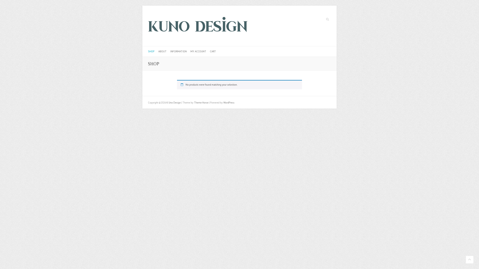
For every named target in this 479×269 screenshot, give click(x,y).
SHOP (151, 51)
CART (213, 51)
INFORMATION (178, 51)
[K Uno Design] (198, 26)
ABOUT (162, 51)
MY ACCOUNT (198, 51)
